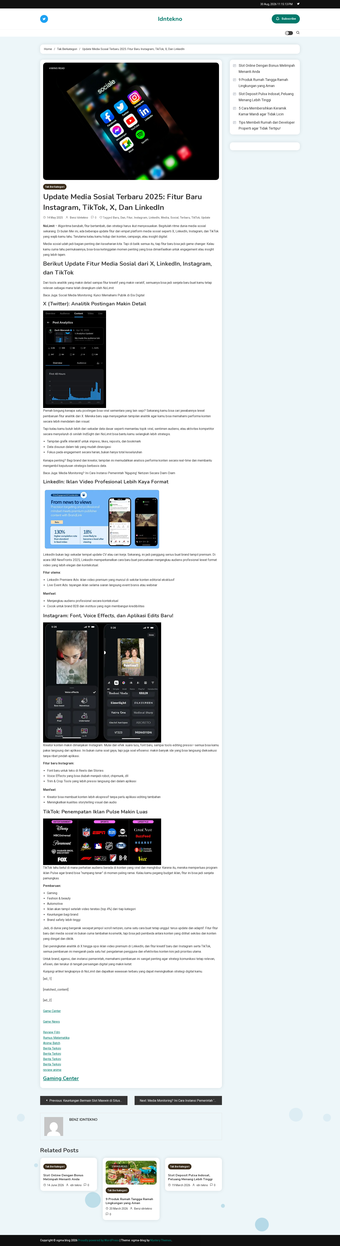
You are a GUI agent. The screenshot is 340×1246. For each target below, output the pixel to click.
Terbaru (185, 217)
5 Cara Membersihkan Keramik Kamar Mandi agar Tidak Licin (262, 111)
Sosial (174, 217)
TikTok (195, 217)
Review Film (51, 1032)
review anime (52, 1070)
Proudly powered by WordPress (99, 1240)
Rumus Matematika (56, 1038)
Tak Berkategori (55, 186)
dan (122, 217)
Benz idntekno (79, 217)
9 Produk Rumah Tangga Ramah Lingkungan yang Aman (129, 1201)
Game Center (52, 1011)
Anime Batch (51, 1043)
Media (165, 217)
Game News (51, 1022)
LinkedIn (154, 217)
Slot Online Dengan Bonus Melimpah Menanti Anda (63, 1177)
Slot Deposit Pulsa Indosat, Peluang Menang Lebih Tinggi (190, 1177)
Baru (116, 217)
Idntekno (170, 19)
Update (205, 217)
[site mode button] (289, 33)
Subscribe (289, 18)
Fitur (130, 217)
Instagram (140, 217)
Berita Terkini (52, 1048)
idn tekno (76, 1185)
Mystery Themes (160, 1240)
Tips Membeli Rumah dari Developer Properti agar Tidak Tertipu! (267, 125)
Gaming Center (61, 1078)
